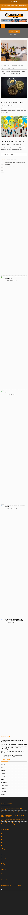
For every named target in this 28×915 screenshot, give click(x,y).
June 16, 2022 (11, 105)
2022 (15, 34)
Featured (3, 773)
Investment (4, 782)
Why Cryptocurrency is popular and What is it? (12, 102)
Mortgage (3, 791)
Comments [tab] (13, 159)
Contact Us (3, 874)
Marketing (3, 788)
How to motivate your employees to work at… (12, 65)
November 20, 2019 (10, 394)
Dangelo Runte (6, 144)
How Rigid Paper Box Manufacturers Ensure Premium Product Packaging (11, 755)
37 (16, 508)
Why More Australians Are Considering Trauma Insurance (12, 752)
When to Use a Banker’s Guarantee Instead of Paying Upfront (14, 744)
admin (3, 68)
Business (3, 764)
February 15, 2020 (10, 508)
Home (11, 34)
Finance (3, 776)
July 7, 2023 (8, 166)
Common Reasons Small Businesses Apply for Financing (12, 741)
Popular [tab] (4, 159)
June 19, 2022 (11, 68)
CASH (2, 767)
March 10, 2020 (9, 280)
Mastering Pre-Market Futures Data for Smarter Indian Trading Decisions (12, 748)
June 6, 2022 (15, 144)
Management (4, 785)
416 (16, 280)
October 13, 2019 (10, 622)
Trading (3, 794)
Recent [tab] (8, 159)
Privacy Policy (4, 880)
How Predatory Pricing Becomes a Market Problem (13, 141)
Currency (3, 770)
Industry (3, 779)
